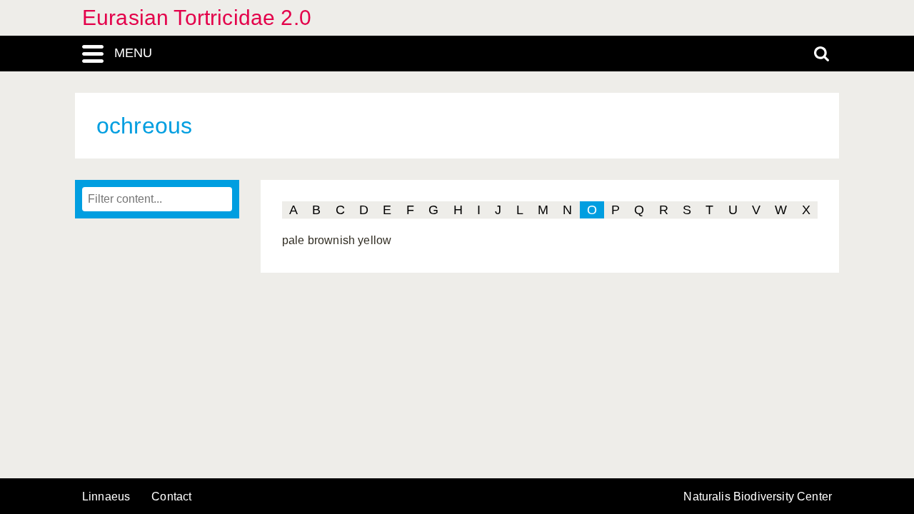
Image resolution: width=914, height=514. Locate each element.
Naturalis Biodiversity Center (757, 497)
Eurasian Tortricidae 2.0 (196, 17)
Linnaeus (106, 497)
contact (171, 496)
